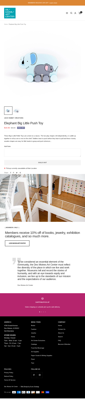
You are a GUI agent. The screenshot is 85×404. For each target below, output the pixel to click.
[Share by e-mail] (20, 172)
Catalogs (34, 344)
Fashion (33, 329)
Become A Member (64, 344)
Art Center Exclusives (38, 340)
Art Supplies (35, 351)
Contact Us (61, 329)
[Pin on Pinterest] (13, 172)
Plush (33, 359)
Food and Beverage (37, 348)
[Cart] (80, 13)
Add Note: (7, 146)
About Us (61, 333)
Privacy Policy (8, 372)
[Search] (71, 13)
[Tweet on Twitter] (17, 172)
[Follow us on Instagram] (39, 375)
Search (60, 336)
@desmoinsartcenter (17, 243)
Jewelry (33, 333)
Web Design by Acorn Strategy (30, 386)
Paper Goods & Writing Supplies (41, 355)
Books (33, 325)
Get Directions (9, 331)
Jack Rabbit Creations (13, 118)
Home (6, 24)
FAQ (59, 340)
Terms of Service (9, 380)
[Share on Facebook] (10, 172)
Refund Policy (8, 376)
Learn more (53, 3)
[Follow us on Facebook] (34, 375)
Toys (32, 363)
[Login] (75, 13)
